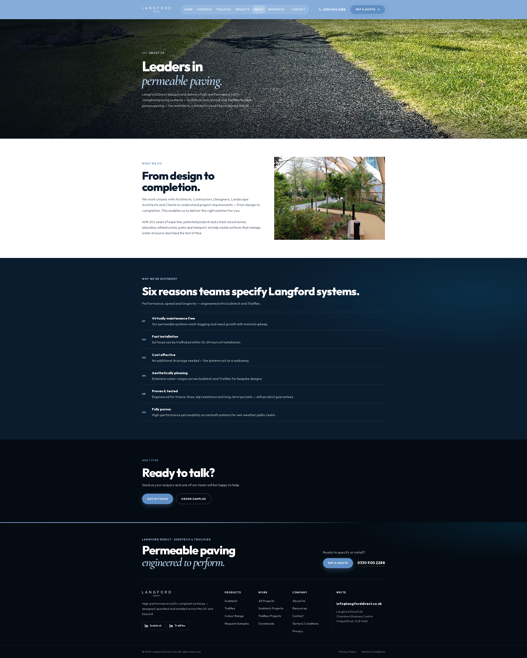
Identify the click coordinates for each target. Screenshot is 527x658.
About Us (298, 601)
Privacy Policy (347, 651)
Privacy (297, 631)
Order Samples (193, 498)
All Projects (266, 601)
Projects (242, 9)
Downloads (266, 623)
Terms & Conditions (305, 623)
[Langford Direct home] (156, 9)
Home (188, 9)
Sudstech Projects (270, 608)
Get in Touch (157, 498)
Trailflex (223, 9)
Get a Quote (365, 9)
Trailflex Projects (269, 616)
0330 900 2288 (371, 562)
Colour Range (234, 616)
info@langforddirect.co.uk (359, 603)
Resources (276, 9)
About (259, 9)
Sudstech (204, 9)
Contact (298, 9)
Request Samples (237, 623)
